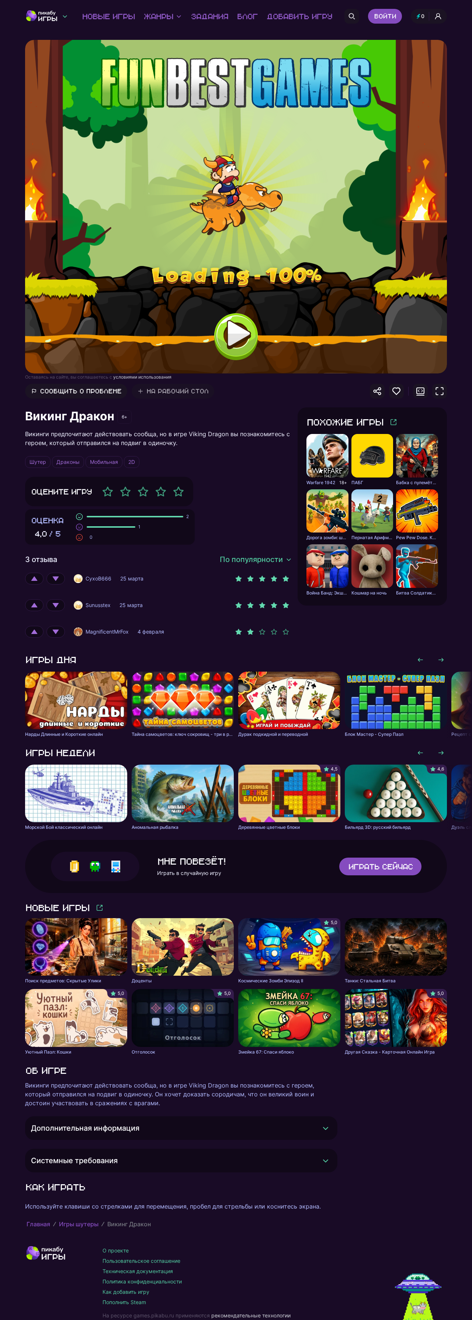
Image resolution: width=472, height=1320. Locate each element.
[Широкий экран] (420, 391)
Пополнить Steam (124, 1302)
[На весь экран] (439, 391)
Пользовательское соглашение (141, 1261)
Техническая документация (138, 1271)
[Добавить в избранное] (396, 391)
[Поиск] (351, 16)
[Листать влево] (420, 660)
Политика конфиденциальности (142, 1281)
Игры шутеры (78, 1224)
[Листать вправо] (441, 660)
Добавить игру (299, 16)
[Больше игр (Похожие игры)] (393, 422)
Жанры (158, 16)
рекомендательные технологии (251, 1315)
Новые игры (108, 16)
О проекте (116, 1250)
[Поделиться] (377, 391)
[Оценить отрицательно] (55, 579)
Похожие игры (344, 422)
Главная (38, 1224)
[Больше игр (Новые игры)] (99, 908)
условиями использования (142, 377)
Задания (209, 16)
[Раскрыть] (326, 1128)
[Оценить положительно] (34, 579)
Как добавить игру (126, 1292)
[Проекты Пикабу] (64, 16)
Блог (247, 16)
